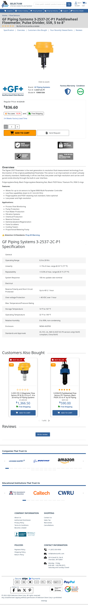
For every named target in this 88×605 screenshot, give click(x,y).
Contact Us (48, 518)
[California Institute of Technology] (41, 493)
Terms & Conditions (21, 525)
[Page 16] (71, 468)
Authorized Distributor (22, 520)
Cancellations (49, 525)
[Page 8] (37, 468)
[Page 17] (75, 468)
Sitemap (44, 601)
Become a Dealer (20, 528)
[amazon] (66, 461)
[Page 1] (7, 468)
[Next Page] (83, 461)
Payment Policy (19, 549)
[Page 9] (41, 468)
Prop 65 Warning (33, 235)
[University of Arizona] (17, 493)
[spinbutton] (11, 127)
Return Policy (19, 555)
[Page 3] (15, 468)
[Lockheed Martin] (17, 461)
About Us (17, 518)
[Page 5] (24, 468)
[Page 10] (45, 468)
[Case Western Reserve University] (66, 493)
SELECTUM (16, 3)
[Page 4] (20, 468)
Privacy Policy (19, 523)
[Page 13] (58, 468)
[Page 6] (28, 468)
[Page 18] (80, 468)
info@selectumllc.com (56, 554)
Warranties (48, 523)
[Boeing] (41, 461)
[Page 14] (63, 468)
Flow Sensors (14, 15)
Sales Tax (47, 520)
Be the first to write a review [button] (28, 26)
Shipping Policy (20, 552)
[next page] (49, 420)
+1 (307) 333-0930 (54, 549)
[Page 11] (50, 468)
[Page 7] (33, 468)
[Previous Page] (4, 461)
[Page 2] (11, 468)
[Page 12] (54, 468)
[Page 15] (67, 468)
